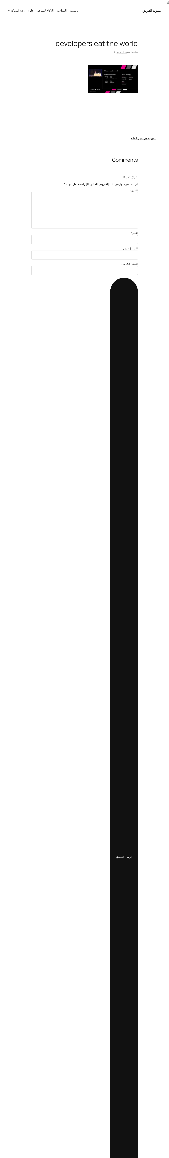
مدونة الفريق (151, 10)
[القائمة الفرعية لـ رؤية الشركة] (9, 10)
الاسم (134, 233)
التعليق (134, 190)
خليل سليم (122, 52)
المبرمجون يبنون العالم (143, 138)
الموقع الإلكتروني (129, 263)
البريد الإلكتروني (129, 248)
